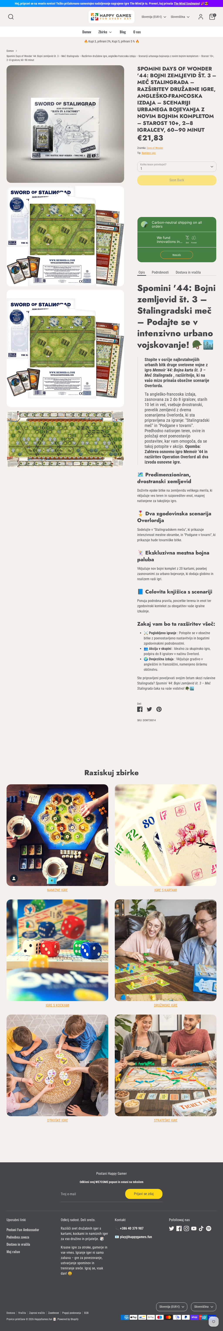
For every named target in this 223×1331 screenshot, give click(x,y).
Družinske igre (165, 1005)
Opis (142, 272)
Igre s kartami (165, 890)
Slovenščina (178, 16)
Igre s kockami (57, 1005)
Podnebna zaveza (18, 1237)
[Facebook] (179, 1228)
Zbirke (103, 31)
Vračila (22, 1312)
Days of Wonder (155, 148)
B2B (86, 1312)
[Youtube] (193, 1228)
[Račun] (200, 16)
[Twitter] (171, 1228)
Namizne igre (149, 153)
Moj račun (13, 1251)
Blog (123, 31)
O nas (137, 31)
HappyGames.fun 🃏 (45, 1319)
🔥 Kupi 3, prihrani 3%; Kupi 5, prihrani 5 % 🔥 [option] (111, 41)
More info (176, 255)
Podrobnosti (160, 272)
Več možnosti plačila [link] (176, 204)
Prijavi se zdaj (144, 1194)
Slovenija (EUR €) (152, 16)
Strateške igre (165, 1120)
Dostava (11, 1312)
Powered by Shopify (67, 1319)
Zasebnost (53, 1312)
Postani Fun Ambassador (23, 1229)
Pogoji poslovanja (71, 1312)
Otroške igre (57, 1120)
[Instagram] (186, 1228)
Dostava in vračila (188, 272)
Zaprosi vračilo (37, 1312)
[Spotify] (208, 1228)
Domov (86, 31)
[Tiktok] (201, 1228)
